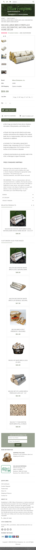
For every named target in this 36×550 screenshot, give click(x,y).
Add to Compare (10, 116)
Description (6, 120)
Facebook (2, 529)
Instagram (5, 529)
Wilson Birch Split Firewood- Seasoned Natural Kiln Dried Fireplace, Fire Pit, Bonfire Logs (18, 331)
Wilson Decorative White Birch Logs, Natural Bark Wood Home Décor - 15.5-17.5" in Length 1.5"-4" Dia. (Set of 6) (18, 230)
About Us (3, 491)
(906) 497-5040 (7, 518)
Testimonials (4, 488)
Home (3, 18)
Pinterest (11, 529)
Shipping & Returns (6, 493)
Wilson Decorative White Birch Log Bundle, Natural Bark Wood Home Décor (18, 300)
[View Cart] (10, 1)
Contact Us (4, 495)
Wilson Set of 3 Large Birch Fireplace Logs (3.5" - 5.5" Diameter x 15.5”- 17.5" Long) (18, 392)
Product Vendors (7, 200)
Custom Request (5, 486)
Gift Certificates (5, 484)
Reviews (5, 194)
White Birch (11, 18)
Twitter (8, 529)
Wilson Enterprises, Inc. (18, 80)
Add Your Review (25, 33)
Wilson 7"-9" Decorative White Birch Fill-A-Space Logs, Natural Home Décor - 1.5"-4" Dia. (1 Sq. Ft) (18, 423)
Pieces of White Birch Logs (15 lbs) (18, 361)
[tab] (18, 119)
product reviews (13, 33)
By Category (6, 197)
